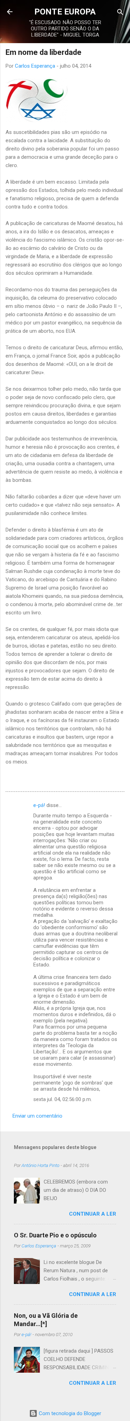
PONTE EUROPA (65, 12)
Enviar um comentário (37, 1116)
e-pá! (39, 805)
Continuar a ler (92, 1214)
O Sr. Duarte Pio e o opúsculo (55, 1235)
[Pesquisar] (120, 12)
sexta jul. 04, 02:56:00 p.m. (62, 1099)
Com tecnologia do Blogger (69, 1413)
